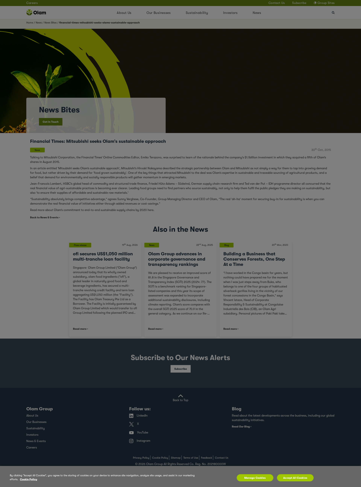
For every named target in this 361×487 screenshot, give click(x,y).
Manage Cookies (255, 477)
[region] (180, 476)
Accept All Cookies (295, 477)
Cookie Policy (28, 479)
